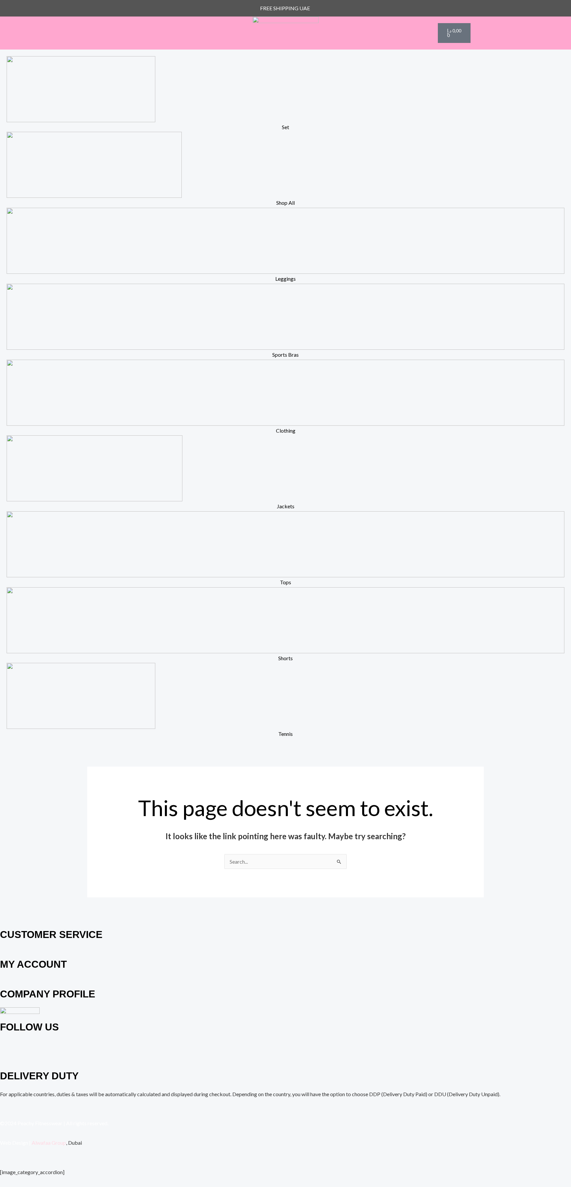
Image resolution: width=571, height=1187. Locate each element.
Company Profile (47, 994)
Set (285, 127)
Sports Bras (285, 354)
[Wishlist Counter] (427, 33)
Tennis (285, 734)
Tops (285, 582)
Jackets (285, 506)
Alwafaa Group (49, 1142)
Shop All (285, 202)
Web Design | (15, 1142)
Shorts (285, 658)
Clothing (285, 430)
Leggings (285, 278)
